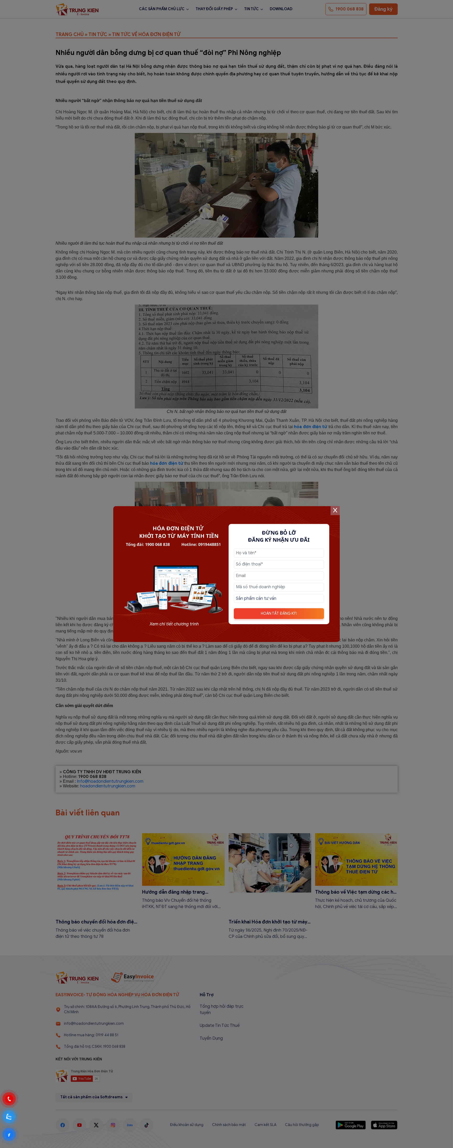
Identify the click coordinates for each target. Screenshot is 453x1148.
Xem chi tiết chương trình (174, 624)
